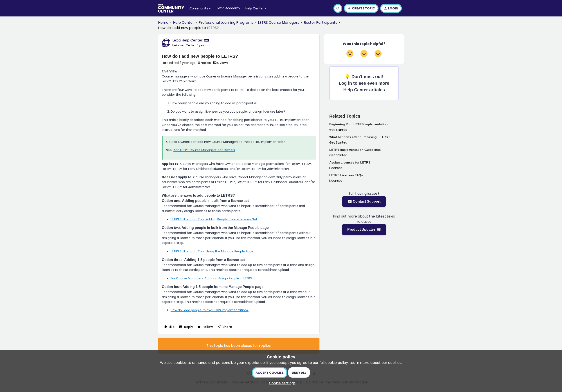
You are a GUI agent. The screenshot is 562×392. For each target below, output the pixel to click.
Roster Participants (320, 22)
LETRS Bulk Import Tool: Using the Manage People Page (212, 251)
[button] (361, 8)
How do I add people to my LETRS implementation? (210, 310)
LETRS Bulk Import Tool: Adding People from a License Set (214, 219)
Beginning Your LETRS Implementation (358, 124)
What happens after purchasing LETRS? (359, 137)
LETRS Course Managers (278, 22)
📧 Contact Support (364, 201)
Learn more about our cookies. (375, 362)
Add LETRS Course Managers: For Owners (204, 150)
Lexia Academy (228, 8)
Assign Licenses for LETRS (349, 162)
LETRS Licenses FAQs (346, 175)
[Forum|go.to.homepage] (171, 8)
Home (163, 22)
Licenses (335, 168)
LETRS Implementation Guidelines (355, 149)
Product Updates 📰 (364, 229)
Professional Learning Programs (226, 22)
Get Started (338, 130)
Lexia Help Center (187, 40)
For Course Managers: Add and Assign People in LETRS (211, 278)
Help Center (183, 22)
